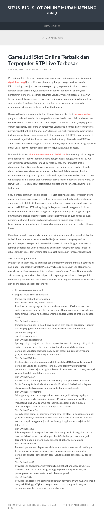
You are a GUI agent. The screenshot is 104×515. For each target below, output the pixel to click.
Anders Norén (81, 505)
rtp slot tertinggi (17, 82)
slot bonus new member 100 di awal (48, 154)
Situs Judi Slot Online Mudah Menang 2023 (52, 10)
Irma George (33, 69)
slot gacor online (82, 114)
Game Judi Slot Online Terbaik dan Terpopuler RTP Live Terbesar (48, 60)
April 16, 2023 (15, 69)
